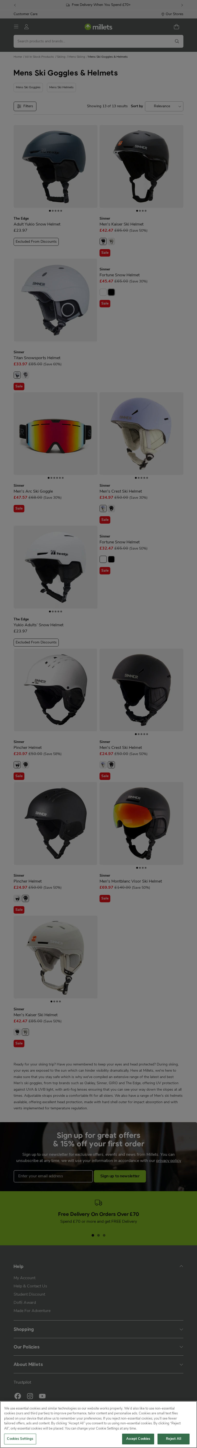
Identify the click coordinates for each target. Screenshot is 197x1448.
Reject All (173, 1439)
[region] (98, 1424)
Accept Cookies (138, 1439)
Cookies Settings (20, 1439)
